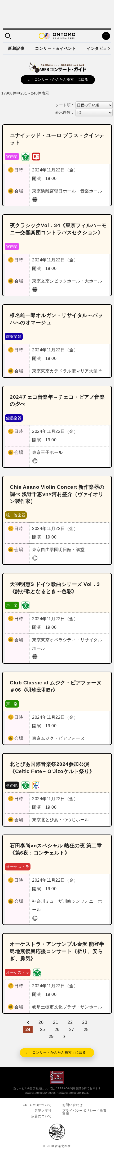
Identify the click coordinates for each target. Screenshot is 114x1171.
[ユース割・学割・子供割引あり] (25, 156)
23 (84, 1022)
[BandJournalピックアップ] (36, 156)
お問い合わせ (72, 1105)
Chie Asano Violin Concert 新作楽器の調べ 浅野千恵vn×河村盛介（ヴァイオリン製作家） (57, 494)
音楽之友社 (43, 1110)
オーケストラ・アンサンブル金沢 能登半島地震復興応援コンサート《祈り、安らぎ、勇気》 (57, 951)
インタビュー (99, 48)
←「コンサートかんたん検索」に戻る (57, 79)
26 (57, 1029)
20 (40, 1022)
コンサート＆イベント (55, 48)
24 (27, 1029)
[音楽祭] (36, 785)
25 (42, 1029)
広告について (41, 1116)
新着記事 (16, 48)
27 (71, 1029)
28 (86, 1029)
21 (55, 1022)
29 (51, 1036)
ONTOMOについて (37, 1105)
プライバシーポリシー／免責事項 (84, 1112)
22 (70, 1022)
